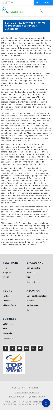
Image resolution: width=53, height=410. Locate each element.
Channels (7, 301)
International (8, 338)
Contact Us (18, 388)
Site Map (33, 388)
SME (5, 328)
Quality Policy (37, 397)
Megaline (7, 273)
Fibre (5, 268)
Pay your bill (43, 3)
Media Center (32, 305)
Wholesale (7, 333)
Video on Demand (10, 305)
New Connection (33, 268)
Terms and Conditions (26, 392)
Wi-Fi (28, 277)
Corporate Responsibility (36, 296)
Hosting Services (33, 282)
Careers (29, 310)
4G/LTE (6, 277)
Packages (30, 273)
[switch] (7, 2)
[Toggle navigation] (48, 11)
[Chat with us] (46, 403)
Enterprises (8, 324)
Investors (30, 301)
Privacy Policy (16, 397)
